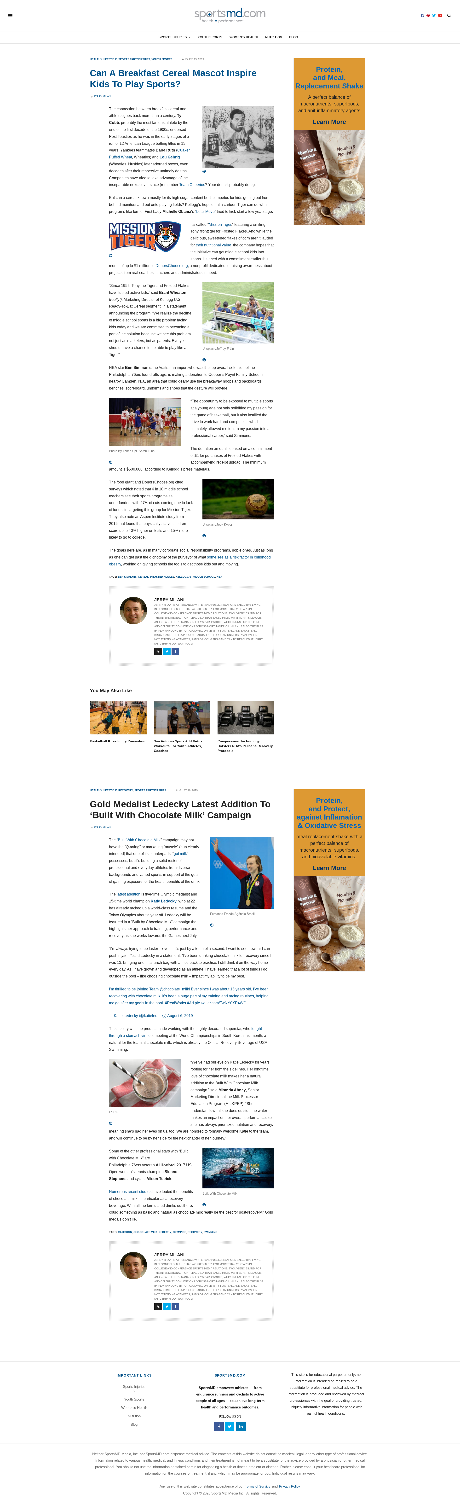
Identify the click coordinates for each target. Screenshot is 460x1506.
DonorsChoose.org (171, 266)
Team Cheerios (192, 185)
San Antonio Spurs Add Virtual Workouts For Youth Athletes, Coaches (178, 746)
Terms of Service (257, 1486)
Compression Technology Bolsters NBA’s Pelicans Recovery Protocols (245, 746)
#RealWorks (175, 1003)
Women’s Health (244, 37)
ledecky (165, 1232)
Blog (293, 37)
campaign (125, 1232)
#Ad (190, 1003)
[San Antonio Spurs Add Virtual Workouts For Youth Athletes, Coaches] (182, 717)
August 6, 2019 (180, 1016)
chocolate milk (145, 1232)
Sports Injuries (173, 37)
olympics (179, 1232)
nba (219, 576)
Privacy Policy (289, 1486)
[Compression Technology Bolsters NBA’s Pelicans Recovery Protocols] (246, 717)
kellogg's (183, 576)
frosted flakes (162, 576)
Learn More (329, 121)
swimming (211, 1232)
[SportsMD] (230, 15)
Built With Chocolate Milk (139, 840)
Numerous (118, 1192)
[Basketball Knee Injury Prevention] (118, 717)
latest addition (128, 894)
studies (145, 1192)
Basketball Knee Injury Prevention (117, 741)
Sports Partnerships (134, 59)
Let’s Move (205, 211)
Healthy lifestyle (103, 59)
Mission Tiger (220, 224)
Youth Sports (210, 37)
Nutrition (273, 37)
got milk (180, 854)
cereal (143, 576)
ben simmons (127, 576)
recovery (195, 1232)
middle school (204, 576)
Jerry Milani (102, 96)
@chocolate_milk (174, 989)
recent (133, 1192)
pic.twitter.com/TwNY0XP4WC (220, 1003)
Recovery (125, 790)
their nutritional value (213, 245)
